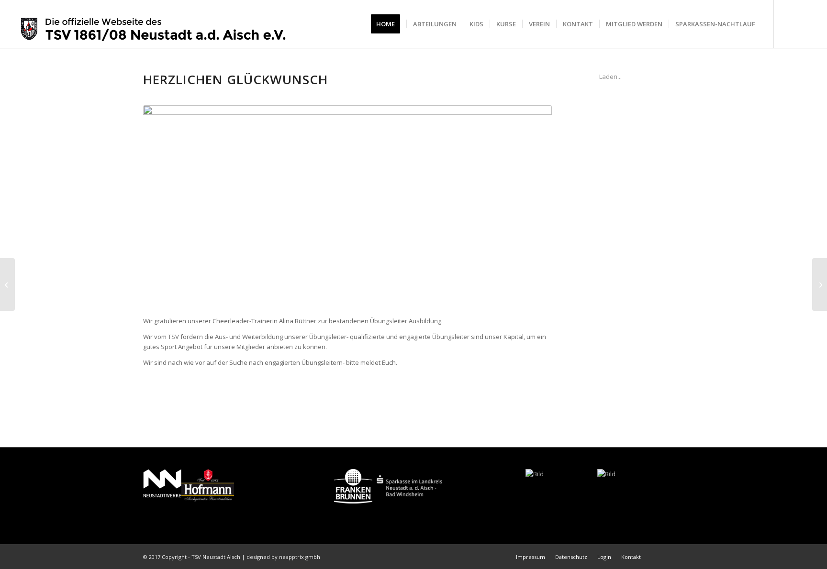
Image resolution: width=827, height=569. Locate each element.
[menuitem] (388, 24)
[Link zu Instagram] (803, 23)
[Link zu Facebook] (789, 23)
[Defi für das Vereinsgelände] (7, 284)
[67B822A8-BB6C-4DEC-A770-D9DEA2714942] (347, 205)
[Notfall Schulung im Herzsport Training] (819, 284)
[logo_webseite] (154, 24)
